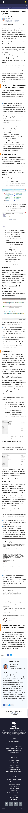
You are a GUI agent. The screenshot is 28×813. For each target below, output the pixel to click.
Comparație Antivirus (14, 752)
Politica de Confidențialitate (14, 792)
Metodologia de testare (14, 784)
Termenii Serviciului (14, 786)
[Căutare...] (26, 5)
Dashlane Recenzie (14, 767)
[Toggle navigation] (2, 5)
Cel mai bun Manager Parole (14, 746)
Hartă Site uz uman (14, 797)
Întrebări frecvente (14, 788)
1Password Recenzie (14, 765)
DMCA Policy (14, 795)
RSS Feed (16, 804)
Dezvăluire (14, 790)
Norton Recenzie (14, 762)
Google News (20, 804)
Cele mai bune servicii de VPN (14, 748)
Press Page (14, 799)
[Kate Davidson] (6, 666)
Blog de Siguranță (14, 741)
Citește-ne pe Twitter (11, 804)
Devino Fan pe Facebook (6, 804)
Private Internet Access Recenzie (14, 771)
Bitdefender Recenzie (14, 760)
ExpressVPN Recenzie (14, 769)
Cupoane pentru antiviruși (14, 750)
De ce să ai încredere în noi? (14, 779)
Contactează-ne (14, 782)
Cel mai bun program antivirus (14, 743)
